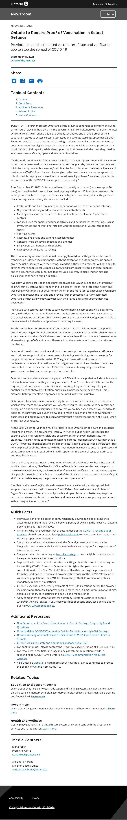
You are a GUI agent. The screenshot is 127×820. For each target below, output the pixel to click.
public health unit (68, 534)
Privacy (35, 798)
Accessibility (16, 798)
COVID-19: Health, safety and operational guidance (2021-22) (52, 643)
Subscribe (111, 4)
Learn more (38, 696)
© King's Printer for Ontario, (32, 807)
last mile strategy (66, 554)
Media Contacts (27, 115)
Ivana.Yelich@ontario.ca (26, 754)
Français (98, 4)
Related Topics (26, 111)
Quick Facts (25, 103)
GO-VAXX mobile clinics (40, 605)
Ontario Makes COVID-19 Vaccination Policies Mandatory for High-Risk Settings (62, 631)
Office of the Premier (23, 60)
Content (23, 99)
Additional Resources (30, 107)
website (38, 662)
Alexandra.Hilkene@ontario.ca (29, 769)
